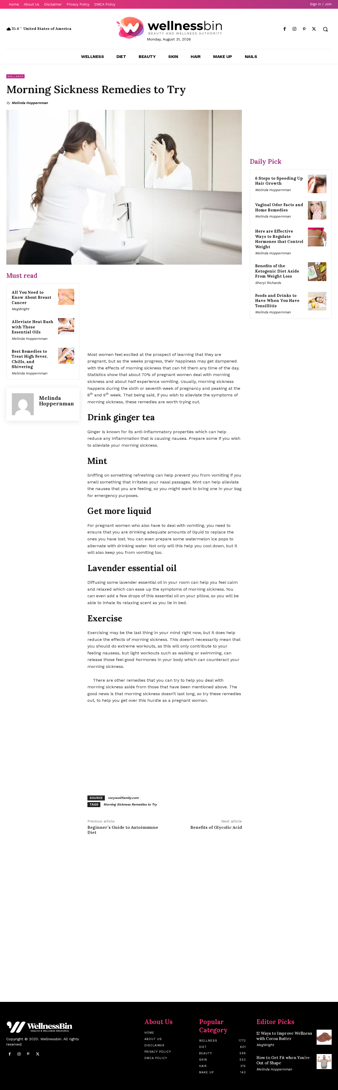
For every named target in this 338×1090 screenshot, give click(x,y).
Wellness (15, 76)
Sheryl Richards (268, 283)
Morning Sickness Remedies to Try (130, 804)
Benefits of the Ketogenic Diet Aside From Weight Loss (277, 271)
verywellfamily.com (123, 798)
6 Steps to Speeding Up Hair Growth (279, 181)
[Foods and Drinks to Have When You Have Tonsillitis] (317, 301)
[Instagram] (294, 29)
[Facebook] (284, 29)
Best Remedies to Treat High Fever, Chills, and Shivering (30, 359)
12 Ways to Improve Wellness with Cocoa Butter (284, 1036)
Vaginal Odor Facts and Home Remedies (279, 207)
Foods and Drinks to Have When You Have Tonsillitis (277, 300)
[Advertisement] (164, 309)
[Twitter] (314, 29)
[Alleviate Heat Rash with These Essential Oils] (66, 326)
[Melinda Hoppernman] (23, 404)
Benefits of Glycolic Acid (216, 827)
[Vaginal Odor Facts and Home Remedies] (317, 210)
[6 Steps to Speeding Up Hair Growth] (317, 184)
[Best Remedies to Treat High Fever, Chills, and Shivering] (66, 356)
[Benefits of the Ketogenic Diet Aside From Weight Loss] (317, 271)
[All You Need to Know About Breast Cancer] (66, 297)
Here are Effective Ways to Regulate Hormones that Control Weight (279, 239)
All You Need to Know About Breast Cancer (31, 297)
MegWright (20, 309)
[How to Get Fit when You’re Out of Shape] (324, 1061)
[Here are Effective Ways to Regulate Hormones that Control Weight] (317, 237)
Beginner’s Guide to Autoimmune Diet (122, 830)
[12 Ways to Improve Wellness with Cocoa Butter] (324, 1037)
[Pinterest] (304, 29)
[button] (325, 29)
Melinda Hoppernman (30, 103)
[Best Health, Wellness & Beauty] (168, 28)
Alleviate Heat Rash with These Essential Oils (32, 326)
